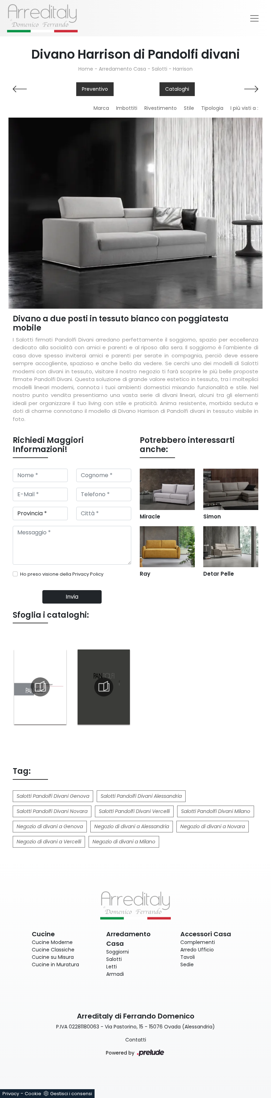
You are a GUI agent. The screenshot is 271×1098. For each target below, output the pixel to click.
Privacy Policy (87, 574)
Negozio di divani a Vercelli (49, 841)
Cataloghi (177, 89)
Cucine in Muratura (55, 964)
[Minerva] (230, 89)
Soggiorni (117, 951)
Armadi (115, 974)
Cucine (43, 934)
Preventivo (95, 89)
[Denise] (40, 89)
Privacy (10, 1093)
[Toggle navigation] (254, 18)
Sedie (187, 964)
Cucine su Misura (53, 957)
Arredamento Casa (122, 68)
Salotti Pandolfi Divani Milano (215, 811)
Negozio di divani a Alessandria (131, 826)
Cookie (33, 1093)
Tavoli (187, 957)
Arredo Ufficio (197, 949)
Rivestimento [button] (160, 108)
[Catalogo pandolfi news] (103, 687)
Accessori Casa (205, 934)
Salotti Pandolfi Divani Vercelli (134, 811)
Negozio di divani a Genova (50, 826)
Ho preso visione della (61, 574)
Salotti (159, 68)
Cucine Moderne (52, 942)
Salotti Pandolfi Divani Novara (52, 811)
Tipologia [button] (212, 108)
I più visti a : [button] (244, 108)
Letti (111, 966)
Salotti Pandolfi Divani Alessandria (141, 796)
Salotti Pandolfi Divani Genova (53, 796)
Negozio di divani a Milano (123, 841)
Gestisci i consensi (71, 1093)
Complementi (197, 942)
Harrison (183, 68)
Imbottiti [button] (126, 108)
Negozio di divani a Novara (212, 826)
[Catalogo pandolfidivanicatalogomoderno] (40, 687)
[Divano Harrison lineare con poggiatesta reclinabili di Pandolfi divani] (135, 213)
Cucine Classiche (53, 949)
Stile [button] (189, 108)
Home (85, 68)
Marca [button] (101, 108)
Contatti (135, 1039)
